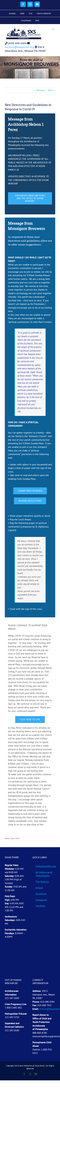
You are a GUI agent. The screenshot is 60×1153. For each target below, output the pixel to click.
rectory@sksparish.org (19, 47)
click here (28, 300)
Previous (40, 90)
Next (50, 90)
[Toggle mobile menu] (53, 29)
